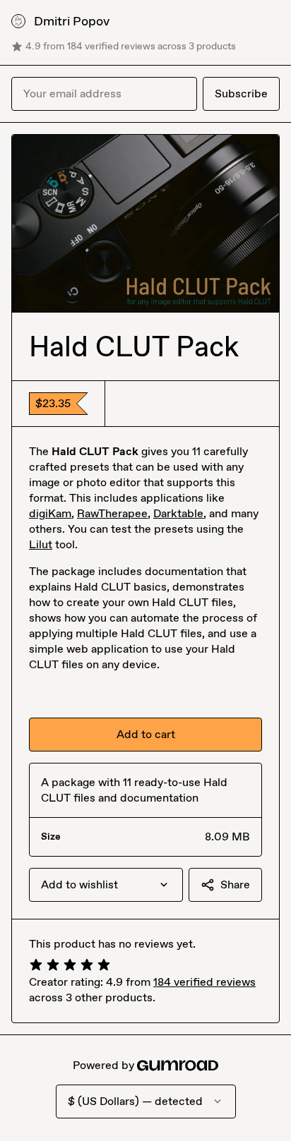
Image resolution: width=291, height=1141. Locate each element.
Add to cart (146, 734)
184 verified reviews (204, 982)
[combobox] (106, 885)
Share (235, 884)
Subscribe (241, 93)
